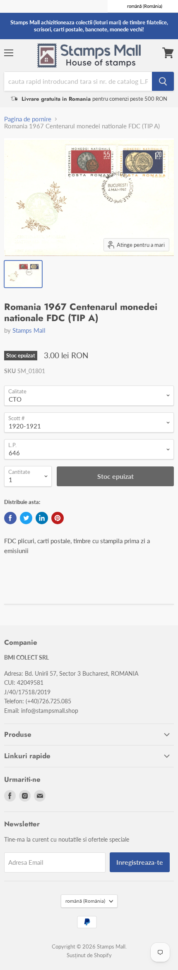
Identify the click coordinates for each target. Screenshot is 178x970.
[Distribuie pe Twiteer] (26, 518)
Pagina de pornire (27, 119)
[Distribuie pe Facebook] (10, 518)
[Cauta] (163, 81)
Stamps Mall (29, 330)
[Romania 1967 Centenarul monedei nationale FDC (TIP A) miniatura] (23, 274)
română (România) (85, 901)
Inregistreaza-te (139, 862)
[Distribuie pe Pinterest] (57, 518)
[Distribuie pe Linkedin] (42, 518)
